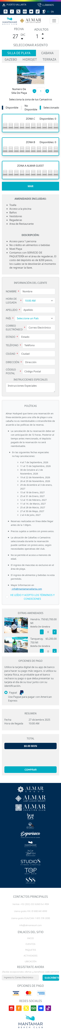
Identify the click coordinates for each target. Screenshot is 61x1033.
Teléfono (12, 345)
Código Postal (11, 371)
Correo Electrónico (14, 327)
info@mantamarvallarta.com (26, 588)
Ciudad (10, 353)
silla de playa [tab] (18, 53)
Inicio (30, 938)
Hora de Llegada (11, 300)
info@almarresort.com (30, 925)
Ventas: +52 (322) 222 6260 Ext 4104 (30, 904)
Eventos (30, 944)
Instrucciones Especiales (31, 379)
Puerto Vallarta (16, 5)
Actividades (30, 955)
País (8, 318)
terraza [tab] (49, 59)
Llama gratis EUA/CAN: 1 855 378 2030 (30, 918)
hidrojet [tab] (30, 59)
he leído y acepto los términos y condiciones (32, 597)
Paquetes (30, 949)
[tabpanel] (30, 180)
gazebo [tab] (11, 59)
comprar (31, 769)
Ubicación (30, 961)
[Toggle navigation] (54, 21)
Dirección (12, 362)
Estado (10, 337)
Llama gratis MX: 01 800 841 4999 (30, 911)
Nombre (11, 291)
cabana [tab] (47, 53)
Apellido (12, 310)
